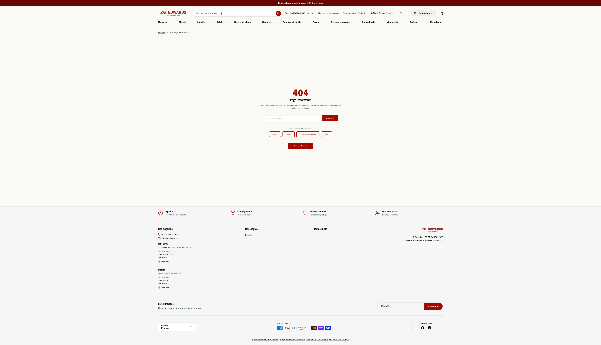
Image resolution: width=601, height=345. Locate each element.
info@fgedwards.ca (170, 238)
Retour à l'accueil (300, 146)
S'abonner (433, 306)
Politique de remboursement (265, 339)
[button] (423, 13)
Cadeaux (414, 22)
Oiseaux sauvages (340, 22)
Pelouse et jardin (292, 22)
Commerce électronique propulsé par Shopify (423, 240)
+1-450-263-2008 (170, 234)
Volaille (201, 22)
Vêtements (392, 22)
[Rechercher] (278, 13)
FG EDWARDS (431, 237)
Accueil (161, 32)
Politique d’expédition (339, 339)
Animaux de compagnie (308, 134)
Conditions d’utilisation (317, 339)
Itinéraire (165, 261)
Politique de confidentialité (292, 339)
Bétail (219, 22)
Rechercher (330, 118)
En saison (435, 22)
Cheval (182, 22)
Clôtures (266, 22)
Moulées (162, 22)
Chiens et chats (242, 22)
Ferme (316, 22)
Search (248, 235)
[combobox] (237, 13)
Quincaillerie (368, 22)
